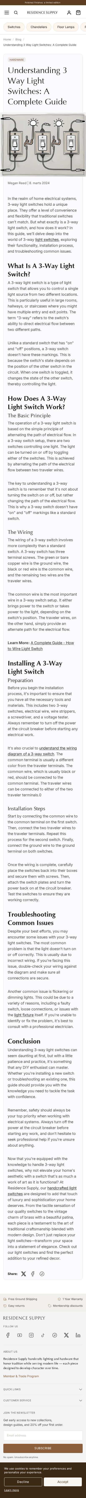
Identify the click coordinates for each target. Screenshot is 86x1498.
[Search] (15, 12)
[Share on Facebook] (32, 1273)
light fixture (24, 1015)
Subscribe (43, 1448)
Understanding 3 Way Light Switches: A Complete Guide (39, 44)
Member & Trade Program (21, 1376)
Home (7, 39)
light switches (47, 239)
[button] (78, 12)
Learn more (11, 1490)
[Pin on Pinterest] (42, 1273)
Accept (62, 1482)
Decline (23, 1482)
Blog (18, 39)
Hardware (17, 59)
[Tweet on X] (23, 1273)
